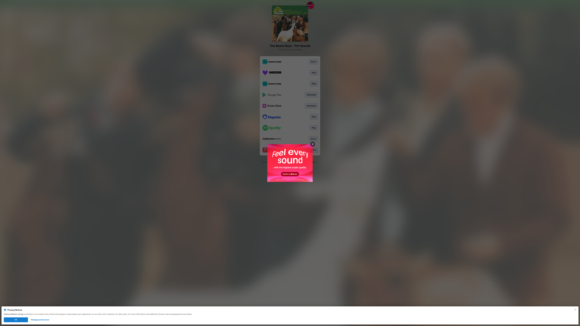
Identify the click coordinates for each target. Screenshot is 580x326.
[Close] (575, 309)
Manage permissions (40, 320)
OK (16, 320)
